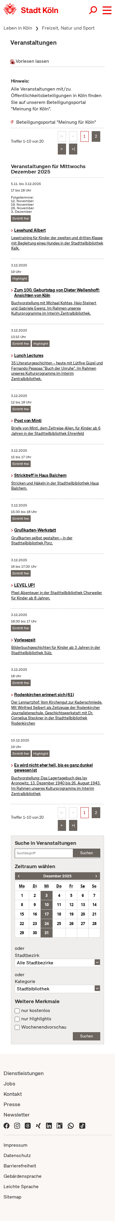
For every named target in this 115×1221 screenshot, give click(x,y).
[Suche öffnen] (93, 10)
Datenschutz (17, 1155)
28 (94, 923)
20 (83, 914)
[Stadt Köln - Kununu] (60, 1125)
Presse (12, 1104)
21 (94, 914)
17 (47, 914)
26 (71, 923)
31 (47, 932)
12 (71, 904)
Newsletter (17, 1114)
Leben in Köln (18, 28)
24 (47, 923)
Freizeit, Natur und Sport (68, 28)
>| (73, 149)
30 (35, 932)
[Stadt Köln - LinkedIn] (49, 1125)
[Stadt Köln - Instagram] (17, 1125)
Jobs (9, 1083)
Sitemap (12, 1197)
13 (83, 904)
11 (59, 904)
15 (22, 914)
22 (22, 923)
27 (83, 923)
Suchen (86, 852)
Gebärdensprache (23, 1176)
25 (59, 923)
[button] (107, 10)
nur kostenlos (35, 1010)
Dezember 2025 (57, 876)
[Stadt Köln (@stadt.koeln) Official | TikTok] (82, 1125)
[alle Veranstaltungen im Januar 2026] (96, 876)
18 (59, 914)
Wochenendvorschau (43, 1027)
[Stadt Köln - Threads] (28, 1125)
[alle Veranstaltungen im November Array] (18, 876)
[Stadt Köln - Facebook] (6, 1125)
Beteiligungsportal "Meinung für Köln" (56, 122)
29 (22, 932)
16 (35, 914)
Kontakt (13, 1093)
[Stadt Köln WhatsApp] (70, 1125)
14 (94, 904)
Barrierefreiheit (20, 1166)
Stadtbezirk (27, 951)
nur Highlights (36, 1018)
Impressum (15, 1145)
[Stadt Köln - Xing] (38, 1125)
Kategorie (25, 978)
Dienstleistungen (24, 1073)
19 (71, 914)
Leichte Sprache (21, 1186)
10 (47, 904)
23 (35, 923)
